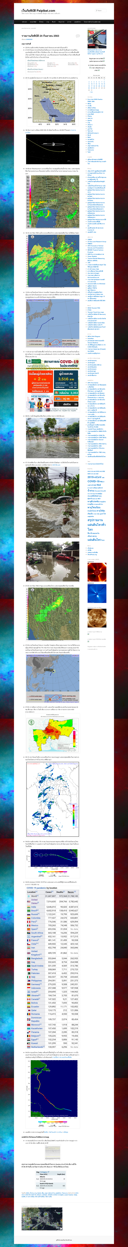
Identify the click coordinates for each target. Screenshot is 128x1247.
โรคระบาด (65, 1193)
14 (102, 84)
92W (94, 471)
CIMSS (90, 239)
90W (89, 471)
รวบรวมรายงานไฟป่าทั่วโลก (96, 464)
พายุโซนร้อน (94, 507)
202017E (33, 1195)
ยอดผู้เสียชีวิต (91, 516)
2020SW (50, 1195)
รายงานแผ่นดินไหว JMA (95, 446)
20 (99, 86)
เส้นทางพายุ (92, 536)
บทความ (90, 118)
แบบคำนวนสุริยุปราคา (94, 353)
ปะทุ (100, 496)
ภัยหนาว (90, 125)
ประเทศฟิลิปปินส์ (93, 496)
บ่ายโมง (60, 1132)
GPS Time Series (93, 383)
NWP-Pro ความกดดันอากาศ (96, 254)
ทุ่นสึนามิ (100, 488)
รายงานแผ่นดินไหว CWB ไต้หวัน (97, 437)
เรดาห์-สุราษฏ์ (92, 371)
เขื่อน (43, 1193)
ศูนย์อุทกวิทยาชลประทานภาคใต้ (97, 219)
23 (89, 88)
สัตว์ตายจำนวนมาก (93, 133)
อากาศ (69, 22)
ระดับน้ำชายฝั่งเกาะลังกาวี (95, 325)
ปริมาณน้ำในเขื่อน (40, 1196)
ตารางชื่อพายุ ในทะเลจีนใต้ (95, 271)
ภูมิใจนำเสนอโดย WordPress (64, 1240)
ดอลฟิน (24, 1196)
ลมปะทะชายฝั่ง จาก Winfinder (96, 284)
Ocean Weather (92, 256)
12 (96, 84)
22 (104, 86)
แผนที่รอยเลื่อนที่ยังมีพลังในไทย (97, 456)
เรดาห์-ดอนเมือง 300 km (95, 365)
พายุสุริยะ (91, 504)
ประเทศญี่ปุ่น (98, 494)
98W (95, 474)
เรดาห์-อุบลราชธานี (93, 373)
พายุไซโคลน (92, 511)
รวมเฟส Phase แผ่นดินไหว (95, 429)
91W (91, 471)
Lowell (66, 1195)
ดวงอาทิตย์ (33, 22)
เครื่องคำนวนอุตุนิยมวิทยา (95, 292)
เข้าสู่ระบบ (90, 548)
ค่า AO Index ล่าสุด (93, 269)
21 (102, 86)
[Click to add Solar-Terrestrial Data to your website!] (104, 58)
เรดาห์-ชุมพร (91, 363)
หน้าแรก (24, 22)
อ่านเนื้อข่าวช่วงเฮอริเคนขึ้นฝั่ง (62, 1057)
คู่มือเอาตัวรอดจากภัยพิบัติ (95, 159)
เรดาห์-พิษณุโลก (92, 367)
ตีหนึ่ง (46, 1132)
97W (92, 474)
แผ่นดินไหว (77, 22)
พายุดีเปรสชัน (93, 501)
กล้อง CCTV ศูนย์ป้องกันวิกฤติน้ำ (97, 171)
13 (99, 84)
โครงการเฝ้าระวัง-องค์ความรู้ (92, 22)
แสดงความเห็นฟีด (93, 552)
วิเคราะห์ (90, 131)
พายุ (48, 22)
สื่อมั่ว (89, 137)
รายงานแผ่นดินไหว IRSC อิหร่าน (97, 444)
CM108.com (56, 465)
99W (97, 474)
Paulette (70, 1195)
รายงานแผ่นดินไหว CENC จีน (96, 435)
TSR (89, 263)
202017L (39, 1195)
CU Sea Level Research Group (97, 241)
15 (104, 84)
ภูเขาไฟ (90, 129)
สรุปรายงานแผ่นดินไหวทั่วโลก (97, 524)
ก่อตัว (89, 485)
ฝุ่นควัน (90, 120)
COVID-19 (56, 1195)
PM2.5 (102, 482)
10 (91, 84)
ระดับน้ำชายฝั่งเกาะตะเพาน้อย (96, 323)
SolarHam (91, 338)
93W (97, 471)
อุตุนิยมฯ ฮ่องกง (92, 286)
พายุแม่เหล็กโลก (98, 504)
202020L (44, 1195)
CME (103, 477)
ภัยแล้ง (39, 1193)
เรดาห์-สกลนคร (92, 369)
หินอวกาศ (61, 22)
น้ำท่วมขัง (97, 491)
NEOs (28, 1193)
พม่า (99, 498)
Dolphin (61, 1195)
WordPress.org (92, 554)
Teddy (75, 1195)
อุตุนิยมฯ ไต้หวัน (92, 288)
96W (89, 474)
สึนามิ (53, 22)
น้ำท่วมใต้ (103, 491)
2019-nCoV (94, 477)
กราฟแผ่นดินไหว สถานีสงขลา (96, 393)
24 (91, 88)
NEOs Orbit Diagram (94, 336)
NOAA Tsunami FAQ (94, 308)
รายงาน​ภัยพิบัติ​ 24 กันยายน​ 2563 (40, 36)
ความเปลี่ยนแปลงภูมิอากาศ (95, 112)
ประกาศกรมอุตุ (91, 493)
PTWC (89, 310)
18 (94, 86)
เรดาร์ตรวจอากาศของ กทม (95, 294)
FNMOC (90, 244)
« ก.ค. (91, 92)
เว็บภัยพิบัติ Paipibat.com (38, 10)
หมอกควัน (91, 141)
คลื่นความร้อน (92, 108)
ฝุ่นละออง (95, 498)
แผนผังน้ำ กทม (92, 232)
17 (91, 86)
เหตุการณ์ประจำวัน (50, 1193)
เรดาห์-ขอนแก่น (92, 360)
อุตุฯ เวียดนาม (92, 290)
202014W (28, 1195)
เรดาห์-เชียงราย (92, 375)
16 (89, 86)
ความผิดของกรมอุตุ (93, 110)
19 (96, 86)
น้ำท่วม (41, 22)
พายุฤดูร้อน (103, 502)
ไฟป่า (89, 152)
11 (94, 84)
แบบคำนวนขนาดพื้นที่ (94, 222)
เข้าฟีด (89, 550)
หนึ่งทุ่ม (65, 1132)
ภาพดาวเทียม (96, 514)
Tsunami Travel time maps (96, 312)
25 (94, 88)
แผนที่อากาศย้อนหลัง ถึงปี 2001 (96, 300)
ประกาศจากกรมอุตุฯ (93, 273)
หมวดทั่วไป (91, 139)
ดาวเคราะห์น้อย (30, 1196)
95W (103, 471)
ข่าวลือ (90, 106)
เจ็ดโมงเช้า (52, 1132)
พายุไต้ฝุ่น (101, 510)
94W (100, 471)
